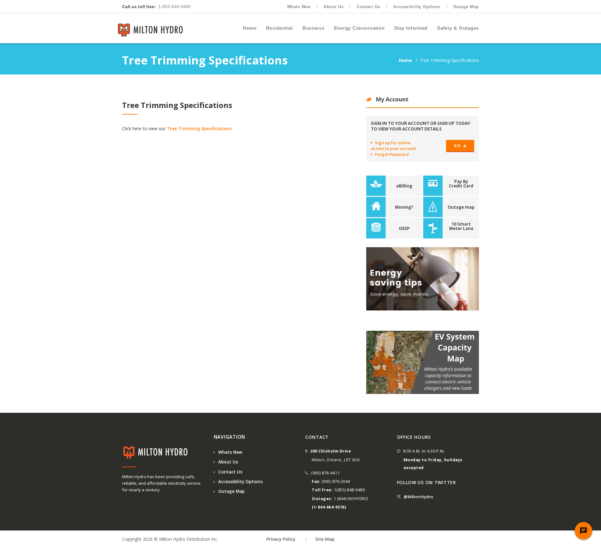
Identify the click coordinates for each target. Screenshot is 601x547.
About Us (334, 6)
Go (458, 145)
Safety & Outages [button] (458, 28)
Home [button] (250, 28)
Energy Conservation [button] (359, 28)
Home (406, 60)
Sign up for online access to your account (393, 145)
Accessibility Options (416, 6)
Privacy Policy (280, 539)
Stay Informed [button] (411, 28)
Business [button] (313, 28)
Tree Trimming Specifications (199, 128)
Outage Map (466, 6)
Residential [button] (279, 28)
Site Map (325, 539)
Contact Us (368, 6)
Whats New (299, 6)
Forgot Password (392, 154)
